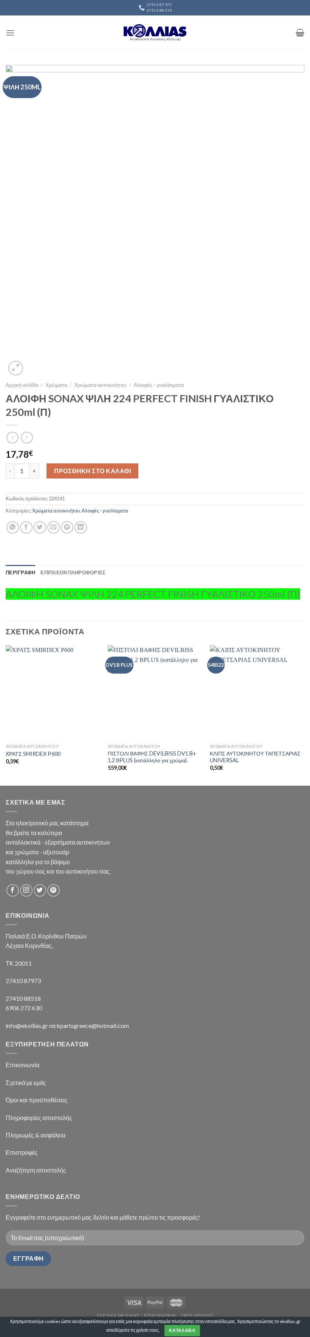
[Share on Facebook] (26, 527)
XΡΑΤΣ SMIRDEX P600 (33, 754)
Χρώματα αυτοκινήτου (100, 385)
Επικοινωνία (22, 1064)
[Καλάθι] (300, 32)
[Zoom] (15, 368)
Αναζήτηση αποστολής (36, 1170)
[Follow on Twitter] (40, 890)
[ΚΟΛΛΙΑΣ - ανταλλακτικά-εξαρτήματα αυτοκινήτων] (155, 32)
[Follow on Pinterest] (53, 890)
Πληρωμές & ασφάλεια (35, 1135)
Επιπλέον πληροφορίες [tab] (72, 572)
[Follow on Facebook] (12, 890)
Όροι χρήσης (197, 1316)
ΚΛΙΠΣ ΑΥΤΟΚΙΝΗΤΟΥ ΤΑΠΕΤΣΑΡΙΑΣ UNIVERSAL (255, 757)
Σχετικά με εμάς (26, 1082)
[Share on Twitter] (40, 527)
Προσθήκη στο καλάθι (92, 470)
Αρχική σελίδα (22, 385)
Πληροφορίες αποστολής (39, 1117)
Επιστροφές (22, 1152)
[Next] (304, 715)
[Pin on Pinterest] (67, 527)
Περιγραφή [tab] (20, 572)
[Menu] (10, 32)
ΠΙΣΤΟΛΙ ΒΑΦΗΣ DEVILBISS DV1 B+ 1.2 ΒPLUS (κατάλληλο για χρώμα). (152, 757)
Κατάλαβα (182, 1330)
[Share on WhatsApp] (12, 527)
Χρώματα (56, 385)
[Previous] (6, 715)
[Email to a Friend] (53, 527)
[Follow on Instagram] (26, 890)
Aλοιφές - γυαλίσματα (159, 385)
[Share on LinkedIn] (80, 527)
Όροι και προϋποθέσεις (37, 1099)
